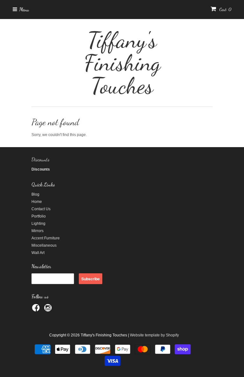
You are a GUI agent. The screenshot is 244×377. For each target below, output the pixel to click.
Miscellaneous (44, 245)
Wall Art (37, 252)
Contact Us (41, 209)
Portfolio (38, 216)
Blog (35, 194)
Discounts (40, 159)
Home (36, 201)
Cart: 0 (224, 9)
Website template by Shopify (154, 335)
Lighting (38, 223)
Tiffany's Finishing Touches (122, 63)
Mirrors (37, 231)
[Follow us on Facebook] (37, 309)
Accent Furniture (45, 238)
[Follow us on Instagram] (49, 309)
